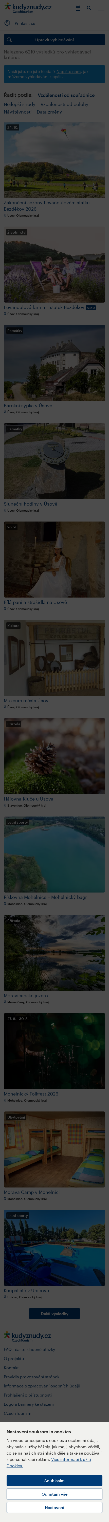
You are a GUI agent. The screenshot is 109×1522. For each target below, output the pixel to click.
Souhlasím (54, 1480)
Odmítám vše (54, 1494)
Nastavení (54, 1507)
